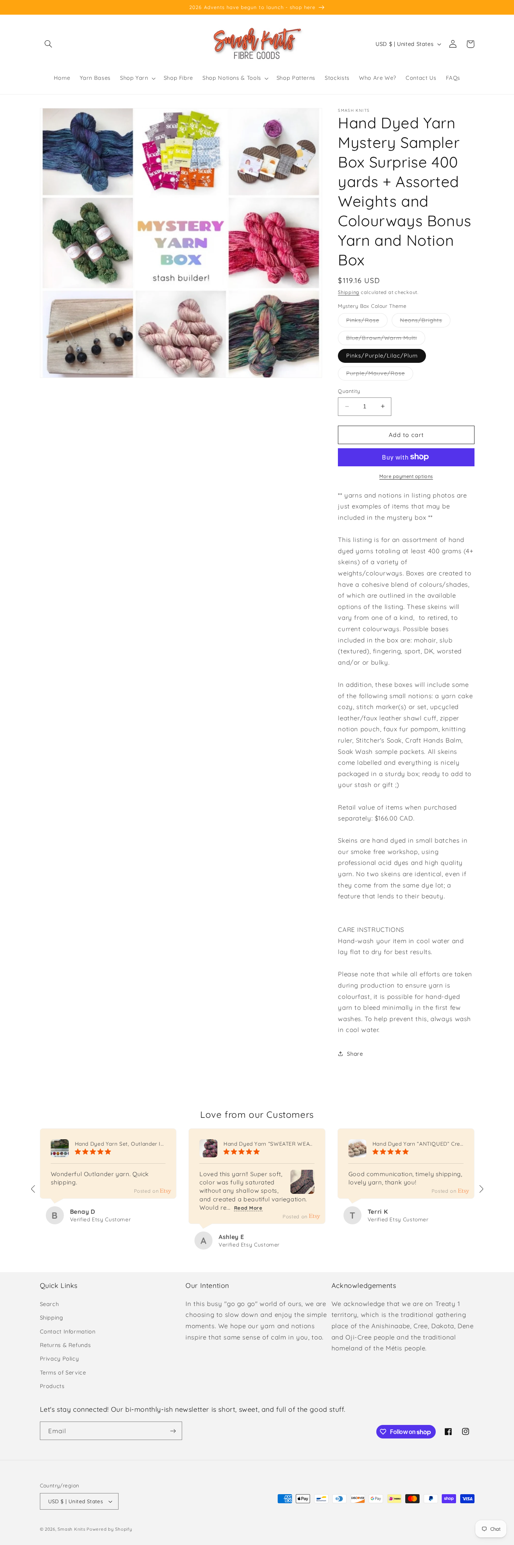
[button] (48, 44)
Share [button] (355, 1053)
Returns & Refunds (65, 1345)
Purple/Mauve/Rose (379, 374)
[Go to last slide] (33, 1189)
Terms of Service (63, 1372)
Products (52, 1386)
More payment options (406, 476)
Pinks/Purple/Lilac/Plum (382, 355)
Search (49, 1304)
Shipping (348, 292)
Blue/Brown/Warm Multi (385, 339)
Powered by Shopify (109, 1529)
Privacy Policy (59, 1358)
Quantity (349, 391)
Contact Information (68, 1331)
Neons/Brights (425, 321)
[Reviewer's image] (302, 1188)
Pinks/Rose (367, 321)
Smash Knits (71, 1529)
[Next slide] (481, 1189)
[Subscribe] (172, 1431)
